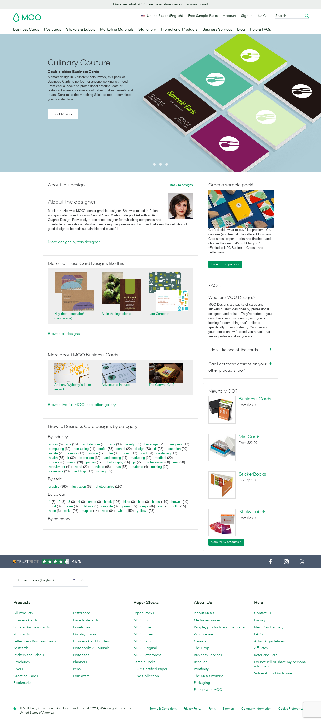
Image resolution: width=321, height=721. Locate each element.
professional (154, 462)
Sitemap (228, 708)
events (72, 453)
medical (160, 458)
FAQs (258, 634)
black (108, 502)
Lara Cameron (159, 314)
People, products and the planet (220, 627)
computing (56, 449)
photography (114, 462)
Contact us (262, 613)
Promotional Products (179, 29)
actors (53, 444)
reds (105, 511)
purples (87, 511)
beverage (151, 444)
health (53, 458)
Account (229, 15)
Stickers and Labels (28, 655)
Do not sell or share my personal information (280, 664)
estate (53, 453)
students (137, 467)
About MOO (204, 613)
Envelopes (81, 627)
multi (174, 506)
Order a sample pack (225, 264)
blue (141, 502)
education (174, 449)
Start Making (63, 114)
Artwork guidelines (269, 641)
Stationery (147, 29)
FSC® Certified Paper (150, 669)
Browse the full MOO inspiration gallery (82, 404)
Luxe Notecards (85, 620)
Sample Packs (144, 662)
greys (144, 506)
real (175, 462)
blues (156, 502)
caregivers (175, 444)
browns (176, 502)
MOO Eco (142, 620)
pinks (68, 511)
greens (126, 506)
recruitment (57, 467)
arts (112, 444)
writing (101, 471)
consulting (81, 449)
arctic (92, 502)
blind (126, 502)
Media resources (207, 620)
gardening (163, 453)
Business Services (217, 29)
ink (160, 506)
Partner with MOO (208, 689)
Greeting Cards (25, 676)
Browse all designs (64, 333)
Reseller (200, 662)
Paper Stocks (144, 613)
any (68, 444)
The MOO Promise (209, 676)
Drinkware (81, 676)
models (54, 462)
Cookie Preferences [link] (291, 708)
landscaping (112, 458)
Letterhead (81, 613)
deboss (88, 506)
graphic (54, 486)
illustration (78, 486)
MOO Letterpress (147, 655)
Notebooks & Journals (91, 648)
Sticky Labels (252, 512)
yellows (142, 511)
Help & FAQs (260, 29)
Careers (200, 641)
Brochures (21, 662)
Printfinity (201, 669)
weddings (80, 471)
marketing (138, 458)
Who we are (203, 634)
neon (52, 511)
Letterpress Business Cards (34, 641)
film (110, 453)
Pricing (259, 620)
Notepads (81, 655)
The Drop (201, 648)
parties (91, 462)
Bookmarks (22, 682)
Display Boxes (84, 634)
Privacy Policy (192, 708)
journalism (86, 458)
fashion (92, 453)
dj (155, 449)
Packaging (202, 682)
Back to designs (181, 185)
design (139, 449)
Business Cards (26, 29)
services (98, 467)
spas (117, 467)
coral (52, 506)
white (121, 511)
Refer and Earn (265, 655)
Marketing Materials (116, 29)
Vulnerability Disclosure (273, 673)
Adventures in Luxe (116, 385)
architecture (91, 444)
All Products (23, 613)
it (68, 458)
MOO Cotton (144, 641)
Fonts (212, 708)
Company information (256, 708)
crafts (102, 449)
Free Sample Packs (203, 15)
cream (68, 506)
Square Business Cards (31, 627)
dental (120, 449)
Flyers (18, 669)
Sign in (246, 15)
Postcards (52, 29)
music (71, 462)
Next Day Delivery (268, 627)
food (143, 453)
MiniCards (249, 437)
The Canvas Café (161, 385)
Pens (77, 669)
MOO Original (145, 648)
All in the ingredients (116, 314)
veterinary (56, 471)
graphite (107, 506)
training (156, 467)
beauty (130, 444)
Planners (80, 662)
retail (78, 467)
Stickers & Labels (80, 29)
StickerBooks (252, 474)
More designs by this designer (74, 242)
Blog (241, 29)
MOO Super (143, 634)
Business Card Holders (91, 641)
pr (134, 462)
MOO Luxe (142, 627)
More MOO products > (226, 542)
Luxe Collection (146, 676)
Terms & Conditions (163, 708)
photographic (105, 486)
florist (127, 453)
